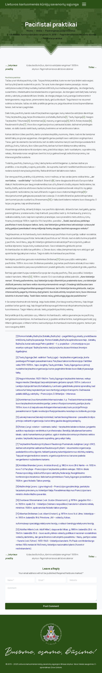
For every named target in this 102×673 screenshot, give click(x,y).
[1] (66, 117)
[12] (30, 276)
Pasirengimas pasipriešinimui (60, 30)
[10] (49, 199)
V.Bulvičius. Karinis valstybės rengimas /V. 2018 (32, 34)
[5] (67, 120)
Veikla (39, 30)
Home (30, 30)
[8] (53, 180)
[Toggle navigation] (84, 4)
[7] (25, 124)
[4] (44, 120)
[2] (83, 117)
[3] (28, 120)
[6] (90, 120)
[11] (58, 259)
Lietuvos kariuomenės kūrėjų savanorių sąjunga (42, 4)
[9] (84, 191)
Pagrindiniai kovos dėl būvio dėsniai (77, 34)
